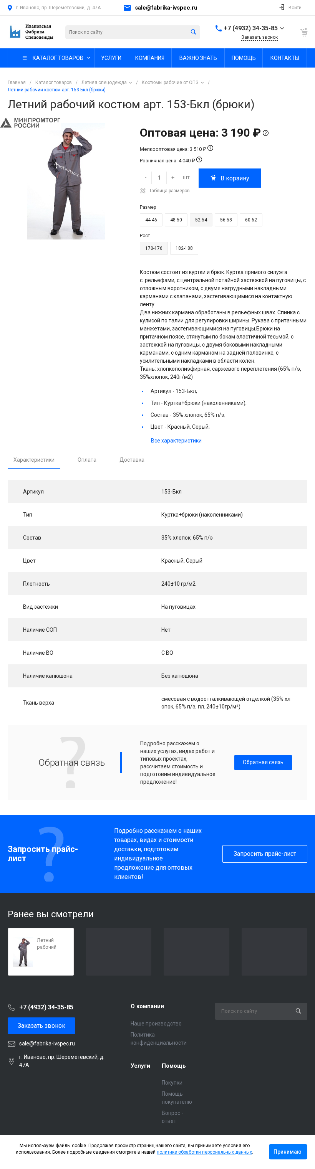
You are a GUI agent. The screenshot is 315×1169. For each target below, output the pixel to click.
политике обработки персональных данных (204, 1152)
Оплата (87, 460)
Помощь (174, 1065)
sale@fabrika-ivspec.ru (166, 7)
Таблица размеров (169, 190)
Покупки (172, 1083)
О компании (147, 1006)
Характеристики (34, 460)
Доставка (131, 460)
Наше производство (156, 1023)
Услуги (140, 1065)
